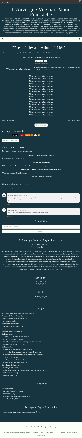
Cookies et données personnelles (69, 432)
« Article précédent (9, 120)
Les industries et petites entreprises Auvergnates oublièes (22, 355)
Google (4, 329)
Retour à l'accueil (41, 125)
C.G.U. (57, 432)
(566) (12, 391)
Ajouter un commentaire (18, 189)
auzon (24, 57)
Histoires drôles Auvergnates (12, 331)
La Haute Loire (7, 334)
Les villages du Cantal (10, 368)
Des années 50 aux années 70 (12, 326)
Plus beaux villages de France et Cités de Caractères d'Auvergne (24, 370)
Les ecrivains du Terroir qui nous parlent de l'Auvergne (21, 352)
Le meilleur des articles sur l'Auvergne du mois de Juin (21, 342)
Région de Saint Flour (9, 375)
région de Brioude (54, 57)
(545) (8, 394)
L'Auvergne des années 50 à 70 (13, 339)
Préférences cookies (40, 435)
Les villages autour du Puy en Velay (14, 360)
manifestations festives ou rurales (37, 57)
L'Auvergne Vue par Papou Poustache (41, 12)
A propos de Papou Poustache (12, 316)
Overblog (53, 427)
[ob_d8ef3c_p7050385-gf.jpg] (18, 69)
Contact (41, 432)
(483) (17, 396)
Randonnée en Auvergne (10, 373)
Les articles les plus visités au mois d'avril (17, 349)
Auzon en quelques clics (10, 324)
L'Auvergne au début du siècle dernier (15, 337)
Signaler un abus (50, 432)
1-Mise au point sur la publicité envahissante (18, 313)
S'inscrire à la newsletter (10, 140)
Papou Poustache (38, 269)
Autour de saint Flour (9, 321)
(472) (10, 399)
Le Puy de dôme (7, 347)
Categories (32, 53)
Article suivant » (74, 120)
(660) (7, 389)
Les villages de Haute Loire (11, 365)
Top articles (35, 432)
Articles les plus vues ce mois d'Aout (15, 318)
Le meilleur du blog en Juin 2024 (13, 344)
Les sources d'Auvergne (10, 357)
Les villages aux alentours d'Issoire (14, 362)
